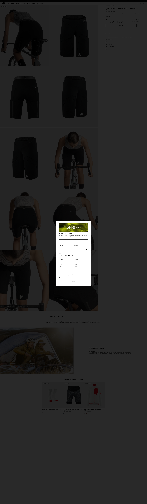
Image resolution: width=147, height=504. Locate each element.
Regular (76, 266)
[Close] (89, 222)
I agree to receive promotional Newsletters (67, 275)
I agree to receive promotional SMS (66, 277)
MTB (61, 268)
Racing (76, 264)
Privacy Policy (75, 272)
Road (61, 264)
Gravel (61, 266)
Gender (60, 253)
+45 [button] (60, 249)
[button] (66, 259)
